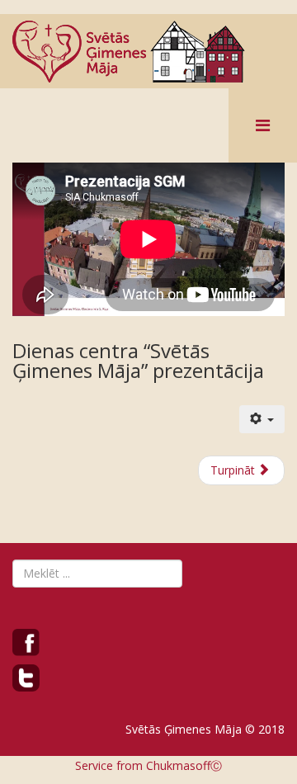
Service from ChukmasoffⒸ (148, 765)
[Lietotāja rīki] (262, 419)
